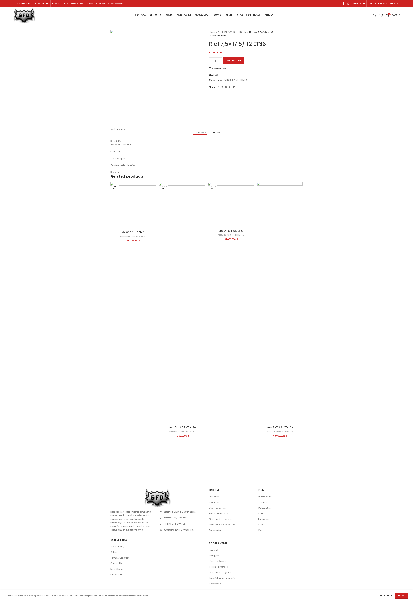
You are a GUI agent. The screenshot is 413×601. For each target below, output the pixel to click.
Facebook (214, 496)
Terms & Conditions (120, 557)
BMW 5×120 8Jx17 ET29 (280, 427)
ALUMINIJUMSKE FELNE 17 (232, 32)
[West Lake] (124, 470)
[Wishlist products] (381, 15)
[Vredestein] (151, 470)
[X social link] (222, 87)
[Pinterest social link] (226, 87)
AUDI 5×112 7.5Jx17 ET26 (182, 427)
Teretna (262, 502)
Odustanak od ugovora (220, 519)
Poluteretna (264, 507)
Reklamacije (215, 530)
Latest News (116, 568)
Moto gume (264, 519)
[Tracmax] (261, 470)
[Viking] (179, 470)
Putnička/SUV (265, 496)
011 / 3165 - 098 (70, 3)
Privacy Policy (117, 546)
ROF (260, 513)
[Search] (374, 15)
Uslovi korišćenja (217, 507)
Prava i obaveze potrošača (222, 524)
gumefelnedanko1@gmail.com (109, 3)
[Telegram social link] (234, 87)
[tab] (200, 132)
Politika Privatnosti (218, 513)
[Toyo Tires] (289, 470)
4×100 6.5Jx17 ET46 (133, 232)
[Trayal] (234, 470)
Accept (402, 595)
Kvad (260, 524)
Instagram (214, 502)
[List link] (182, 511)
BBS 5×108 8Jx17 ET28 (231, 231)
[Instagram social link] (348, 3)
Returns (114, 552)
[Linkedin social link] (230, 87)
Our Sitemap (116, 574)
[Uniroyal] (206, 470)
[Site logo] (24, 15)
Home (212, 32)
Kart (260, 530)
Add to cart (234, 60)
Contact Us (116, 563)
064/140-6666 (86, 3)
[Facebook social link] (344, 3)
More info (386, 595)
